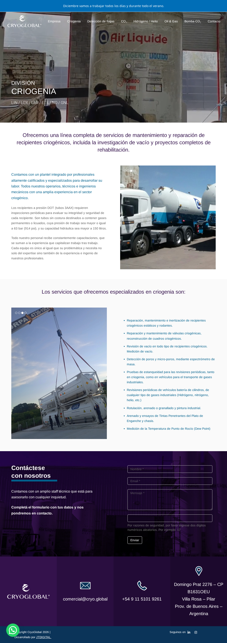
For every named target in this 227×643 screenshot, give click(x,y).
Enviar (134, 540)
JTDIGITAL (43, 637)
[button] (124, 217)
